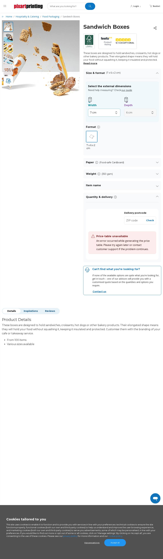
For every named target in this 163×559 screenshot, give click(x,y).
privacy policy (70, 536)
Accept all (115, 542)
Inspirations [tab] (31, 311)
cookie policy (115, 536)
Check (150, 220)
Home (9, 16)
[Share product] (155, 28)
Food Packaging (50, 16)
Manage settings (91, 542)
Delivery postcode (135, 212)
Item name (93, 185)
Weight (91, 173)
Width (92, 105)
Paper (90, 162)
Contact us (99, 291)
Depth (128, 105)
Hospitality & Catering (27, 16)
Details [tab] (11, 311)
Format (91, 126)
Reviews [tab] (50, 311)
